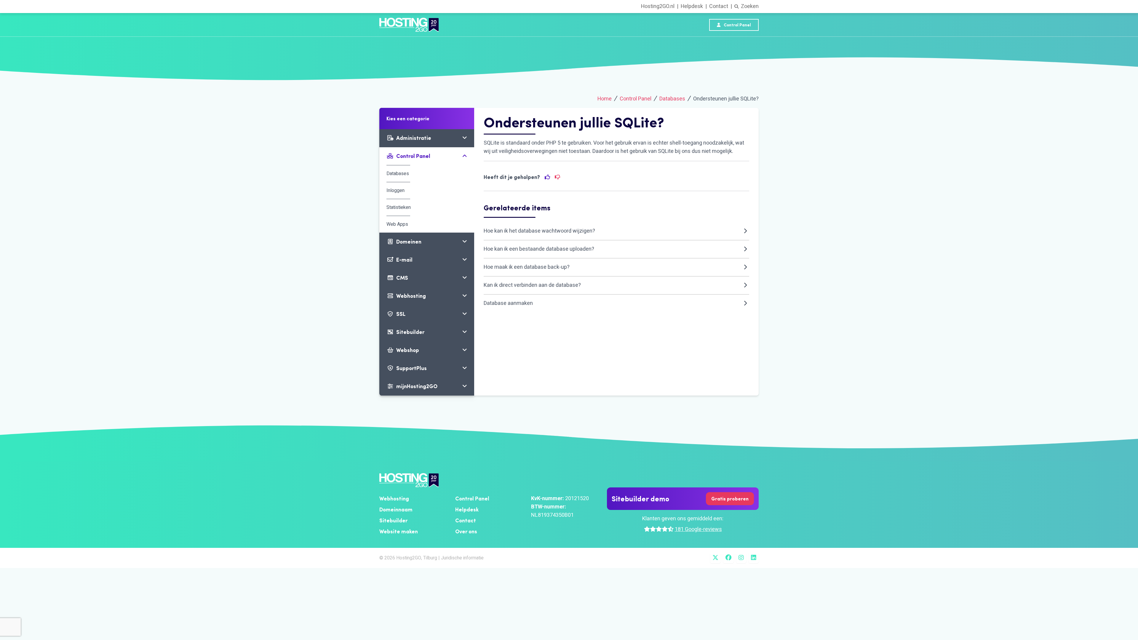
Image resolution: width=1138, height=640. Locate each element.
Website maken (398, 531)
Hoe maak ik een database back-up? (527, 267)
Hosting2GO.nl (658, 6)
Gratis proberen (730, 499)
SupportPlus (411, 368)
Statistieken (398, 207)
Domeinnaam (396, 509)
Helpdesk (692, 6)
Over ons (466, 531)
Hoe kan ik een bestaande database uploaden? (539, 249)
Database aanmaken (508, 303)
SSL (400, 314)
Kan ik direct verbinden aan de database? (532, 285)
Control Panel (737, 25)
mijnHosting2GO (416, 386)
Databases (672, 99)
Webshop (407, 350)
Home (604, 99)
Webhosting (411, 295)
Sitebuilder (410, 332)
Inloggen (395, 190)
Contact (718, 6)
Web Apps (397, 224)
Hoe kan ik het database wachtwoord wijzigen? (539, 231)
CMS (402, 277)
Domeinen (408, 241)
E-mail (404, 259)
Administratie (413, 138)
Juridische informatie (462, 557)
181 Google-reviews (698, 529)
